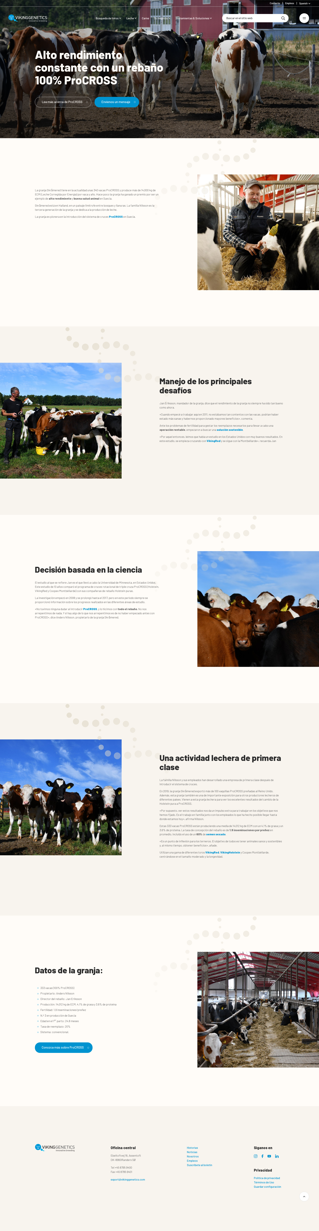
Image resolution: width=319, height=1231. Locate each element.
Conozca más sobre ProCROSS (63, 1047)
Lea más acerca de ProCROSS (62, 102)
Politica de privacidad (267, 1178)
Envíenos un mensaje (115, 102)
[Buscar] (283, 18)
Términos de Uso (264, 1182)
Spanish (303, 3)
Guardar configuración (267, 1186)
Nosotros (193, 1156)
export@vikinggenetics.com (128, 1179)
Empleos (192, 1160)
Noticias (192, 1152)
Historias (192, 1147)
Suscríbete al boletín (199, 1165)
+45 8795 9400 (123, 1167)
